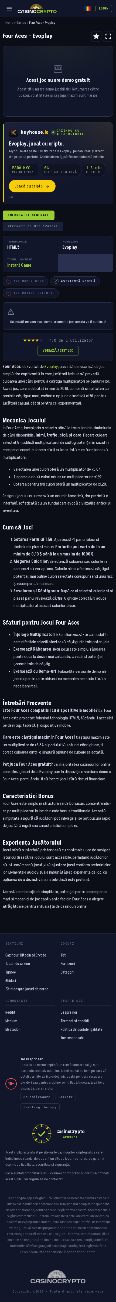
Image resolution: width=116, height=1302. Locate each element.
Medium (11, 1021)
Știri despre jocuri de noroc (26, 989)
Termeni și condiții (75, 1021)
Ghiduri (10, 981)
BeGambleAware (36, 1097)
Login (103, 8)
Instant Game (19, 265)
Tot (63, 955)
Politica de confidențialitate (82, 1029)
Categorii (67, 972)
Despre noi (69, 1012)
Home (9, 23)
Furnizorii (68, 964)
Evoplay (51, 367)
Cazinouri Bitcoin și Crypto (25, 955)
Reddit (10, 1012)
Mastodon (13, 1029)
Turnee (10, 972)
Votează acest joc (58, 350)
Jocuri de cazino (17, 964)
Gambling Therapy (40, 1107)
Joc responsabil (72, 1038)
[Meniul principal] (9, 9)
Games (21, 23)
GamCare (66, 1097)
